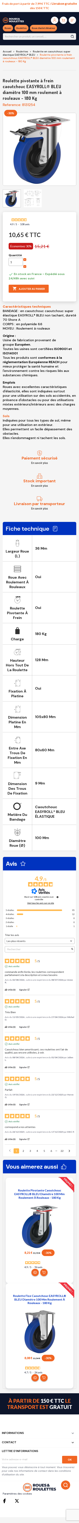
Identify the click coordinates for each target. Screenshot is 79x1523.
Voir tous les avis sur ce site (40, 903)
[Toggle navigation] (72, 20)
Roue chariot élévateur (43, 28)
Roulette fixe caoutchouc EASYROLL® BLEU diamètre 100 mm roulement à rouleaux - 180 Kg (39, 1299)
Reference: (12, 105)
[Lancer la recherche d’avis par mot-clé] (72, 949)
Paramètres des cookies (17, 1493)
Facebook (5, 1501)
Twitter (17, 1501)
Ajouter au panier (28, 288)
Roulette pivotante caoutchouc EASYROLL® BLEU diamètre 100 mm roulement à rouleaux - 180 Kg (39, 1194)
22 (62, 1150)
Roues (8, 28)
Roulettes (21, 28)
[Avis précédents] (10, 1150)
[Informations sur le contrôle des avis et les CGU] (57, 897)
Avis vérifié (13, 966)
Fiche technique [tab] (27, 528)
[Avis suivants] (69, 1151)
